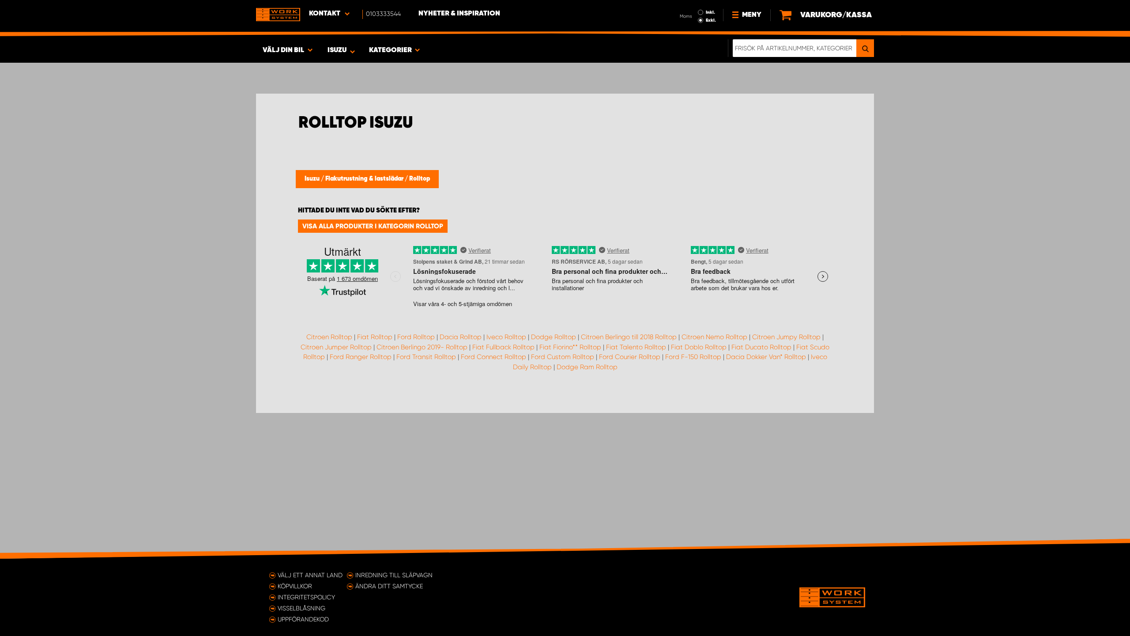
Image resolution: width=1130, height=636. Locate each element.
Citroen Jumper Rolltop (336, 347)
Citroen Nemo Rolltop (714, 337)
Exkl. (711, 20)
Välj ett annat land (310, 575)
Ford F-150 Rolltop (693, 357)
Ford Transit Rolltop (426, 357)
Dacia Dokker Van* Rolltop (766, 357)
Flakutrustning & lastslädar (365, 179)
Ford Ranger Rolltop (361, 357)
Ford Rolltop (416, 337)
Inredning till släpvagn (394, 575)
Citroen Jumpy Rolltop (786, 337)
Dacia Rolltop (461, 337)
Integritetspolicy (306, 597)
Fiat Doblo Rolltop (699, 347)
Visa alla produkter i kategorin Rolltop (372, 226)
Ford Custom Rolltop (562, 357)
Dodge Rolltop (553, 337)
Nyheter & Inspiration (459, 13)
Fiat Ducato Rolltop (761, 347)
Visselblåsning (301, 608)
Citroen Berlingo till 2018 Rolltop (629, 337)
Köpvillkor (295, 586)
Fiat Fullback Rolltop (503, 347)
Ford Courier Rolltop (629, 357)
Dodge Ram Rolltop (587, 367)
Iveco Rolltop (506, 337)
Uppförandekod (303, 619)
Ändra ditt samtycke (389, 586)
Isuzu (313, 179)
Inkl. (710, 12)
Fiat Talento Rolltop (636, 347)
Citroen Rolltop (329, 337)
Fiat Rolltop (374, 337)
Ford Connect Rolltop (493, 357)
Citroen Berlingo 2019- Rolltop (422, 347)
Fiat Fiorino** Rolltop (570, 347)
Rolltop (419, 179)
